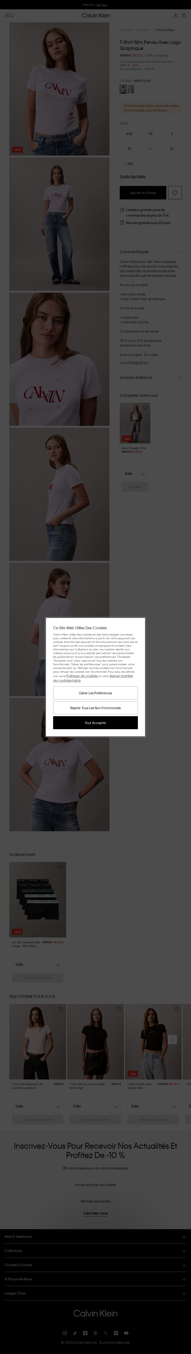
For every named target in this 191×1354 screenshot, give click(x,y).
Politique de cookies (82, 676)
